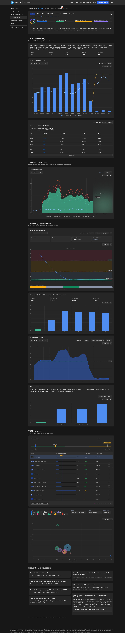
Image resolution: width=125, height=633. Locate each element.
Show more (71, 155)
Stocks (76, 2)
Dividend (53, 8)
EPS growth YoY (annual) (78, 512)
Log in (111, 2)
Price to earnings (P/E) (101, 233)
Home (71, 2)
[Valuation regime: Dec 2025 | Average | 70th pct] (54, 287)
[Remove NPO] (109, 491)
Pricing (94, 2)
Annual (109, 63)
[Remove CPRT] (109, 465)
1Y (31, 63)
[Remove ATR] (109, 474)
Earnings (47, 8)
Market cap (106, 512)
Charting (88, 2)
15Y (42, 63)
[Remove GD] (109, 470)
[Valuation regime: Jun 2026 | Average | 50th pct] (87, 287)
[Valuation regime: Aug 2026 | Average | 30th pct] (104, 287)
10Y (39, 63)
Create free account (103, 2)
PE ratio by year (97, 122)
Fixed (106, 172)
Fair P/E (101, 172)
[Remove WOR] (109, 461)
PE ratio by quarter (106, 122)
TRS (32, 14)
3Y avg (108, 340)
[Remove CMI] (109, 478)
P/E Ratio (40, 8)
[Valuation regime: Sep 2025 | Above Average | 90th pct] (38, 287)
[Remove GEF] (109, 499)
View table (106, 66)
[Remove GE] (109, 486)
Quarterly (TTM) (102, 63)
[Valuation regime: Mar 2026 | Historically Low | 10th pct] (71, 287)
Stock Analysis (33, 8)
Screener (82, 2)
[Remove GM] (109, 482)
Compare (65, 8)
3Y (34, 63)
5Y (36, 63)
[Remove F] (109, 495)
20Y (46, 63)
